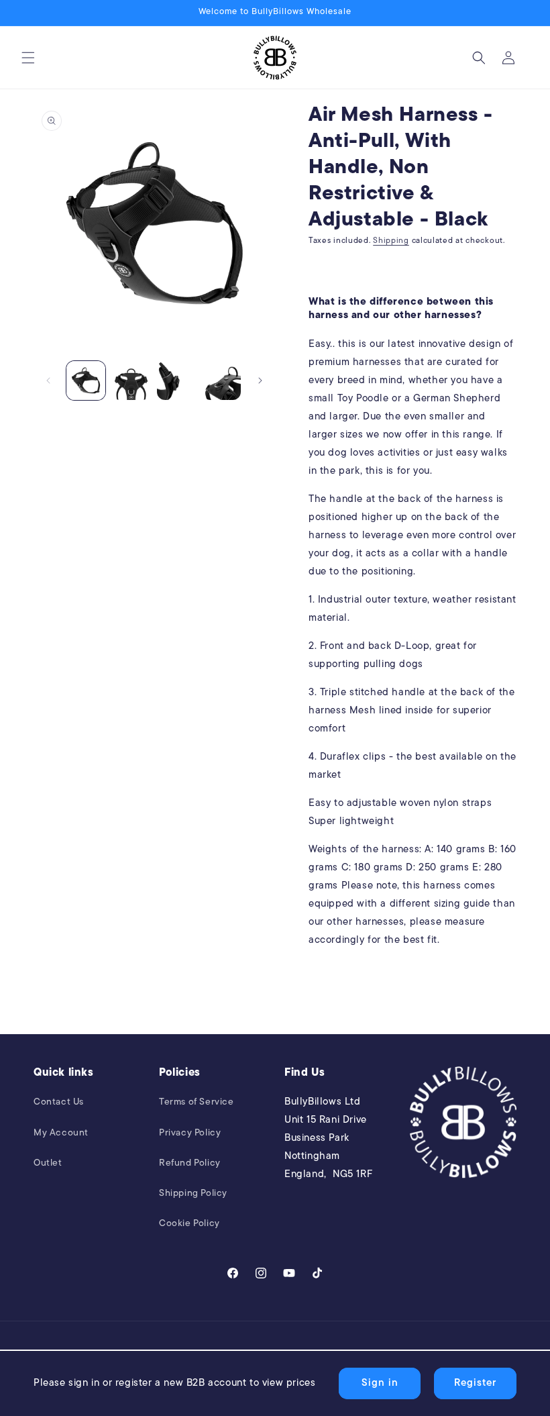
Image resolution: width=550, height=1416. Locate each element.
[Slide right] (260, 380)
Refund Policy (190, 1163)
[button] (28, 57)
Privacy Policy (190, 1133)
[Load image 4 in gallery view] (222, 380)
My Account (61, 1133)
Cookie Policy (189, 1224)
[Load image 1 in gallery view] (85, 380)
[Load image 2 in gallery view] (131, 380)
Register (475, 1383)
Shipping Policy (193, 1194)
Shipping (391, 241)
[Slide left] (48, 380)
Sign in (380, 1383)
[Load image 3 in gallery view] (176, 380)
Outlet (48, 1163)
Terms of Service (196, 1102)
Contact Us (59, 1102)
